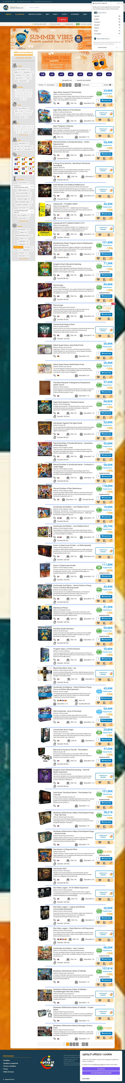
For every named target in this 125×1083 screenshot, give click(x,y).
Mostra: (41, 85)
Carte (65, 14)
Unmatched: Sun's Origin (63, 730)
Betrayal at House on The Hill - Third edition (70, 750)
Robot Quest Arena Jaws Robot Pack (68, 345)
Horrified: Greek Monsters (63, 629)
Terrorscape (58, 285)
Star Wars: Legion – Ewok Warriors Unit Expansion (73, 928)
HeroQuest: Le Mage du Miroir (65, 849)
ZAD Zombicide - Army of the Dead (67, 711)
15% (51, 74)
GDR (48, 14)
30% (70, 74)
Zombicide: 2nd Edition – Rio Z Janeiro (68, 948)
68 (76, 85)
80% (109, 74)
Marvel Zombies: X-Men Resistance (67, 488)
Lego (85, 14)
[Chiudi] (122, 3)
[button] (23, 135)
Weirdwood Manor (60, 608)
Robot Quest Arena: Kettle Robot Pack (68, 364)
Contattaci (6, 1060)
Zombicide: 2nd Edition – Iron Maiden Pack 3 (71, 507)
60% (90, 74)
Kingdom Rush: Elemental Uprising (67, 264)
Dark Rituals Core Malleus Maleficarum (69, 185)
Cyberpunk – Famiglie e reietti (65, 204)
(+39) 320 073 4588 (10, 1)
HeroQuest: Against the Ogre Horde (67, 423)
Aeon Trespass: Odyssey (63, 126)
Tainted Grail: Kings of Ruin (64, 324)
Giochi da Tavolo (35, 14)
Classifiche (20, 14)
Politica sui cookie (98, 1064)
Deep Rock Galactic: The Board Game (68, 402)
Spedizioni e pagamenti (10, 1063)
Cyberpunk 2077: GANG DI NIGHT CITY (69, 223)
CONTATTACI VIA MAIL (25, 1)
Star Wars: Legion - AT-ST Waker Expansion (70, 888)
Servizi (9, 14)
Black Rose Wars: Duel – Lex (64, 668)
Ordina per (85, 85)
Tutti (42, 74)
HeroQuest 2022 (60, 869)
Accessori (75, 14)
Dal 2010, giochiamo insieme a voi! (43, 1)
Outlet (62, 19)
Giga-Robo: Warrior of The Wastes (67, 110)
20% (61, 74)
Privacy (5, 1069)
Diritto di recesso (8, 1072)
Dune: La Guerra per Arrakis (64, 565)
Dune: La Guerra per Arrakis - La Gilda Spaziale (72, 545)
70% (99, 74)
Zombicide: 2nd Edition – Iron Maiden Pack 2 (71, 526)
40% (80, 74)
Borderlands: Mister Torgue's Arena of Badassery (73, 243)
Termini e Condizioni (9, 1066)
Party (56, 14)
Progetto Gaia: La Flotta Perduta (66, 649)
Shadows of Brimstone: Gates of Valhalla (69, 971)
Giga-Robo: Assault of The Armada (67, 92)
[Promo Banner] (62, 39)
